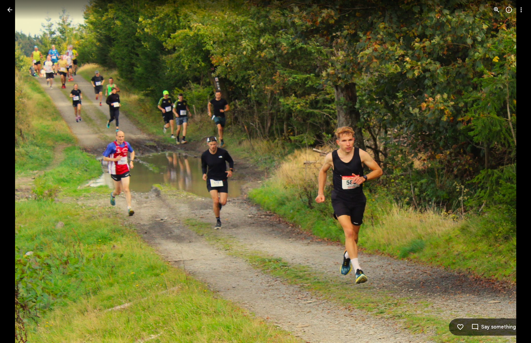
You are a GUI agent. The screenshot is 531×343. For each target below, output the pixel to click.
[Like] (460, 327)
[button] (17, 171)
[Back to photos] (9, 9)
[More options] (521, 10)
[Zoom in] (496, 10)
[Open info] (509, 10)
